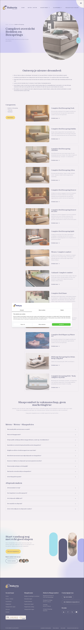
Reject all (23, 324)
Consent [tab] (22, 310)
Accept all (61, 324)
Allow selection (42, 324)
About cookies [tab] (42, 310)
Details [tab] (62, 310)
